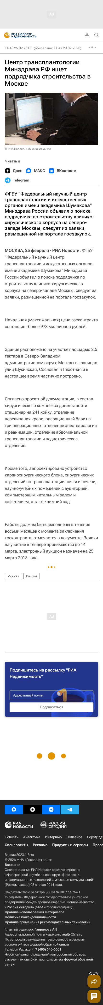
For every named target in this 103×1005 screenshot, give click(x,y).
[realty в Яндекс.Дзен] (32, 809)
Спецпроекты (16, 845)
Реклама (40, 845)
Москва (13, 576)
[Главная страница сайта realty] (28, 35)
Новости (11, 837)
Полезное (74, 837)
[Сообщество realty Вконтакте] (51, 809)
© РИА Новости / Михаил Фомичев (28, 149)
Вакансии (12, 865)
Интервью (53, 837)
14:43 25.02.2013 (18, 48)
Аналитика (31, 837)
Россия (31, 576)
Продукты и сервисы (70, 845)
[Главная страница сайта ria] (5, 35)
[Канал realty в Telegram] (70, 809)
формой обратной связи (49, 944)
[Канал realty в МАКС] (14, 809)
